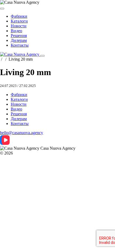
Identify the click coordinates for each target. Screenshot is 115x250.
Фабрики (19, 16)
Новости (18, 26)
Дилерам (19, 40)
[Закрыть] (2, 8)
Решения (19, 35)
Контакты (20, 45)
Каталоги (19, 21)
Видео (16, 30)
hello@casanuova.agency (21, 132)
